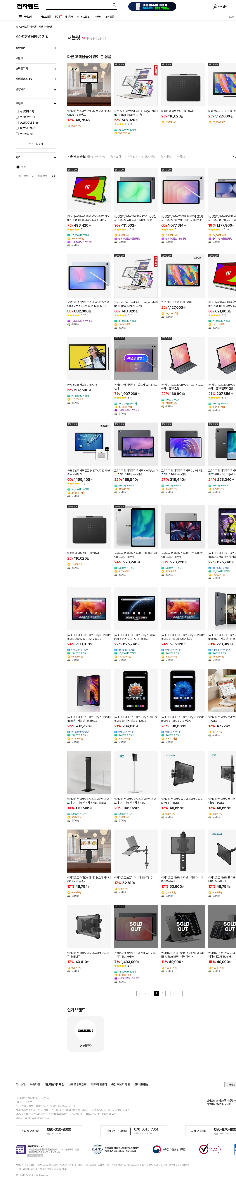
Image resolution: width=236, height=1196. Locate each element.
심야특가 (69, 16)
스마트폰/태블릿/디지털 (31, 26)
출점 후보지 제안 (120, 1084)
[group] (89, 95)
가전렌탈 (97, 16)
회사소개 (21, 1084)
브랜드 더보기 (36, 144)
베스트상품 (46, 16)
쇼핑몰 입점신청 (78, 1084)
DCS (57, 16)
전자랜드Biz (82, 16)
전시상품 (110, 16)
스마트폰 (21, 48)
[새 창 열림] (116, 1150)
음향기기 (21, 89)
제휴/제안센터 (99, 1084)
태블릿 (19, 58)
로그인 (231, 17)
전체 (23, 166)
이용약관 (35, 1084)
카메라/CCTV (24, 79)
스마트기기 (22, 68)
